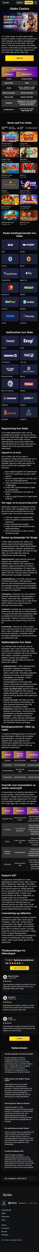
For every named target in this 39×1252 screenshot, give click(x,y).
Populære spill (5, 127)
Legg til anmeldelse (19, 968)
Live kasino (14, 127)
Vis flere (19, 1038)
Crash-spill (22, 127)
